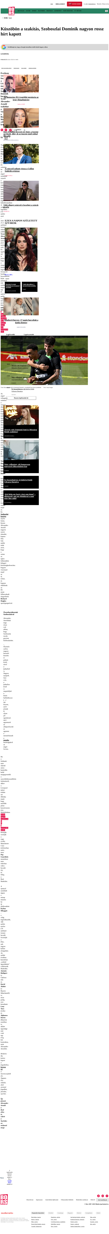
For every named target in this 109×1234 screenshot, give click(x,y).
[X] (2, 130)
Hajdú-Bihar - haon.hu (55, 1224)
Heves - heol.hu (54, 1226)
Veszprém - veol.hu (94, 1221)
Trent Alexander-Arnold (6, 68)
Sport (34, 10)
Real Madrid (23, 68)
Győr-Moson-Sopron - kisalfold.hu (58, 1221)
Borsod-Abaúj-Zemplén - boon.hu (38, 1224)
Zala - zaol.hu (93, 1224)
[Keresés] (106, 11)
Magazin (70, 1213)
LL (2, 137)
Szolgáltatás (89, 1213)
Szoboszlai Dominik (32, 68)
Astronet (57, 10)
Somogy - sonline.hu (75, 1224)
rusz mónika (7, 502)
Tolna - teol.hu (93, 1217)
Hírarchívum (29, 1200)
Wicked (14, 394)
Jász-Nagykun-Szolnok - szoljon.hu (78, 1217)
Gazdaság (60, 1213)
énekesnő (7, 278)
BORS (6, 18)
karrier (14, 383)
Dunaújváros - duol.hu (55, 1217)
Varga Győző (21, 104)
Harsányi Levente (11, 291)
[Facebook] (107, 1196)
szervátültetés (21, 327)
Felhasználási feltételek (67, 1200)
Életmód (41, 10)
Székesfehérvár (90, 4)
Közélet (51, 1213)
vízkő (24, 289)
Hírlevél (93, 1200)
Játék (51, 4)
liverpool (5, 54)
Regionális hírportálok (38, 1213)
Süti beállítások (102, 1200)
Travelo (49, 10)
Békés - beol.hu (34, 1221)
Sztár (28, 10)
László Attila (8, 175)
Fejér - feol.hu (54, 1219)
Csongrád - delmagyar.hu (36, 1226)
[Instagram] (102, 1196)
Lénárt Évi (6, 211)
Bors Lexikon (60, 4)
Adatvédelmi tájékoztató (51, 1200)
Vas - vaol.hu (92, 1219)
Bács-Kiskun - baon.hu (36, 1217)
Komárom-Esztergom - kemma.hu (77, 1219)
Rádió (98, 1213)
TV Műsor (77, 10)
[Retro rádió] (71, 4)
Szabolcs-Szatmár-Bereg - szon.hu (77, 1226)
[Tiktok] (98, 1196)
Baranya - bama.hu (35, 1219)
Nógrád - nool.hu (74, 1221)
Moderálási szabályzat (82, 1200)
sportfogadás (16, 68)
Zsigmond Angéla (17, 371)
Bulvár (79, 1213)
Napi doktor (68, 10)
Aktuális (20, 10)
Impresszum (39, 1200)
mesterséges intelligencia (11, 140)
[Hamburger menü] (4, 11)
